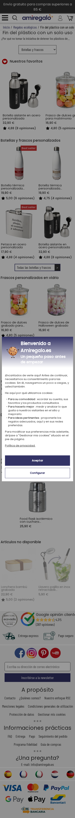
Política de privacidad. (20, 445)
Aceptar (37, 460)
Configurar (37, 473)
